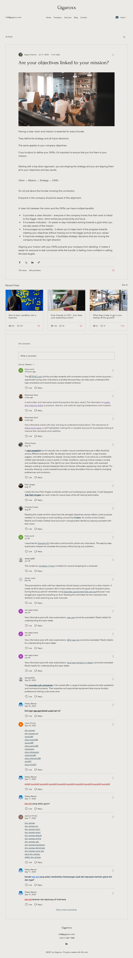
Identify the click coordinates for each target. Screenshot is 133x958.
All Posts (8, 37)
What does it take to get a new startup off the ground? (107, 316)
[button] (124, 37)
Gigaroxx (66, 7)
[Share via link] (39, 262)
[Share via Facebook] (19, 262)
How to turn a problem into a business (22, 316)
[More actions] (113, 54)
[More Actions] (113, 370)
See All (125, 285)
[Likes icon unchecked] (26, 387)
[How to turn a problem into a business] (24, 300)
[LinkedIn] (66, 943)
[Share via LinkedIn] (32, 262)
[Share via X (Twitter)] (26, 262)
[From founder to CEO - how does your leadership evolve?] (66, 300)
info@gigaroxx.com (13, 17)
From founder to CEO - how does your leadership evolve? (66, 316)
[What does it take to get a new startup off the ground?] (108, 300)
